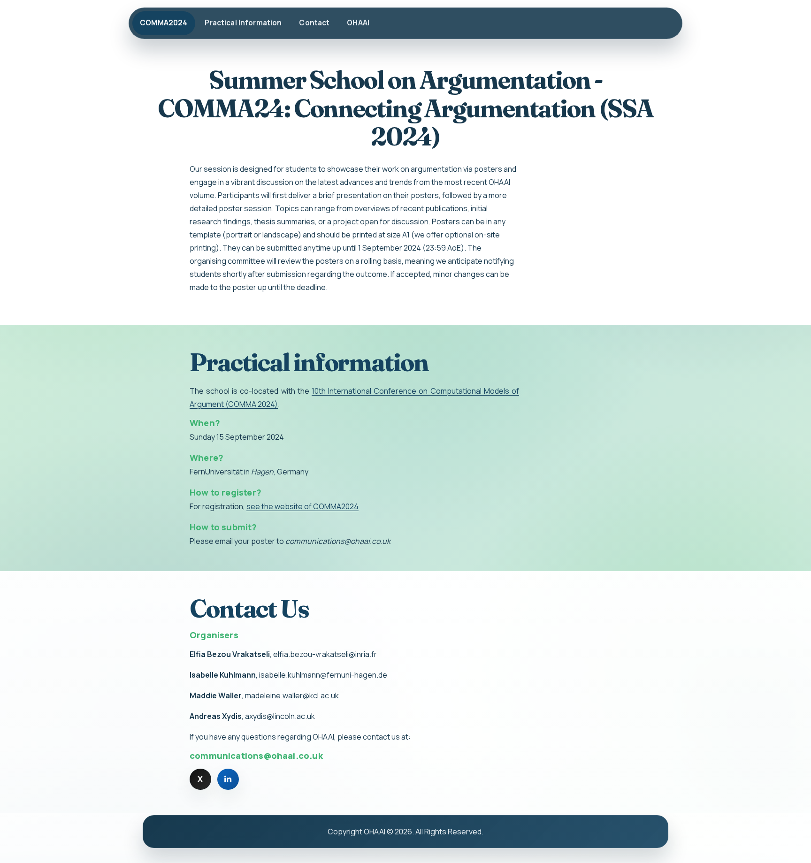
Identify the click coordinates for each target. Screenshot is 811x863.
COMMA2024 (163, 23)
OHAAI (358, 23)
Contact (314, 23)
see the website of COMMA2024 (302, 506)
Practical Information (243, 23)
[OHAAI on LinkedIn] (228, 779)
